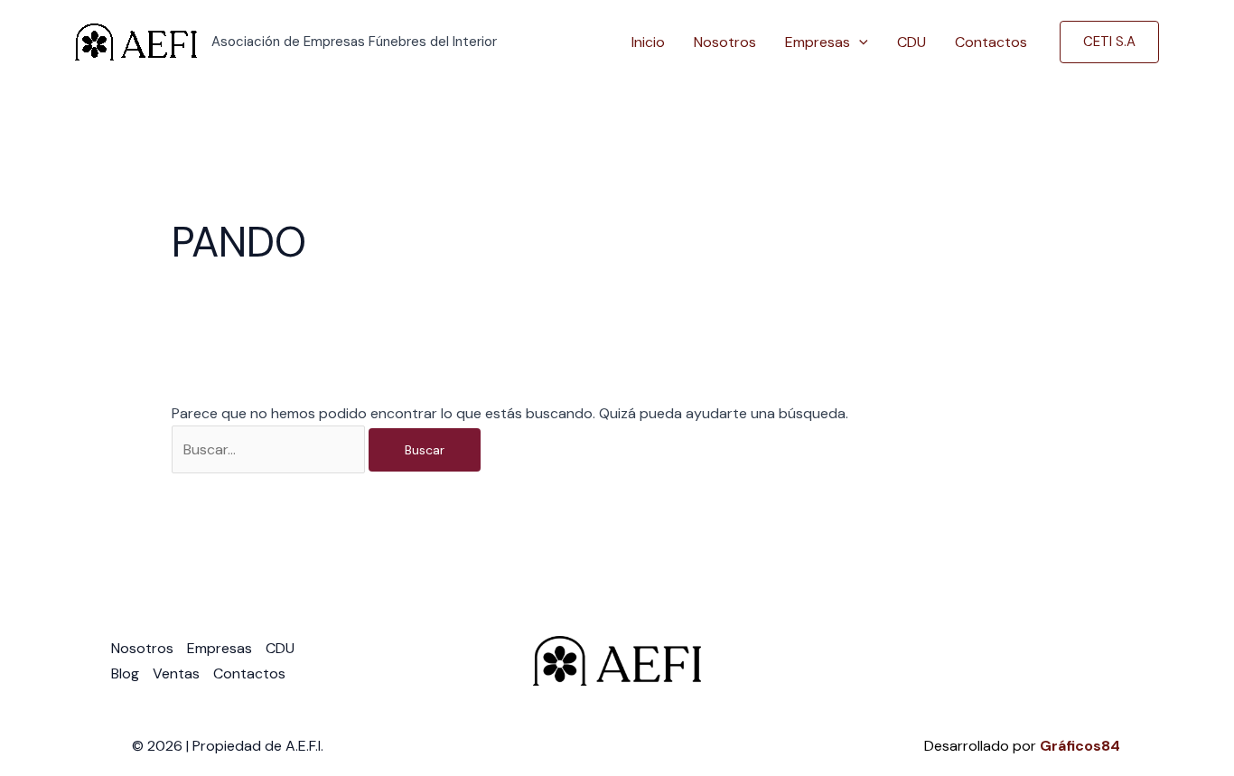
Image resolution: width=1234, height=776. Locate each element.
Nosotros (725, 42)
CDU (911, 42)
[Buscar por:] (270, 449)
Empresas (817, 42)
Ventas (176, 673)
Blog (125, 673)
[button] (859, 42)
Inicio (648, 42)
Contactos (991, 42)
